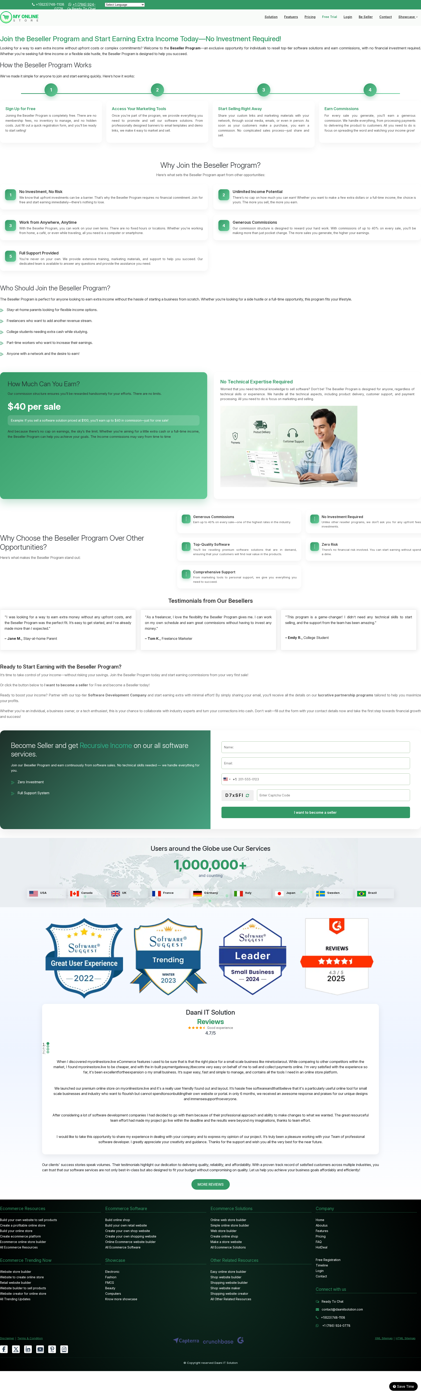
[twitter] (16, 1349)
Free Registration (328, 1260)
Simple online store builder (229, 1225)
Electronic (112, 1271)
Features (322, 1231)
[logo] (19, 22)
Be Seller (366, 17)
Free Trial (329, 17)
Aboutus (322, 1225)
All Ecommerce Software (123, 1247)
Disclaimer (7, 1338)
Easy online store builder (228, 1271)
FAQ (319, 1242)
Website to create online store (22, 1277)
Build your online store (16, 1231)
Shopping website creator (229, 1293)
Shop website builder (225, 1277)
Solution (271, 17)
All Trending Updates (15, 1299)
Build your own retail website (126, 1225)
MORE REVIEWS (211, 1184)
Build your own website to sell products (28, 1220)
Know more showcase (121, 1299)
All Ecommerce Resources (19, 1247)
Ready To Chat (84, 9)
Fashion (110, 1277)
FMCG (109, 1282)
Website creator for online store (23, 1293)
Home (320, 1220)
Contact (385, 17)
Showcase (407, 17)
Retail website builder (15, 1282)
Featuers (291, 17)
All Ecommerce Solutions (228, 1247)
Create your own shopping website (130, 1236)
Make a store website (226, 1242)
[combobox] (229, 779)
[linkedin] (28, 1349)
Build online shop (117, 1220)
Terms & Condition (30, 1338)
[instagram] (64, 1349)
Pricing (310, 17)
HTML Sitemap (406, 1338)
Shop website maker (225, 1288)
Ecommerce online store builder (23, 1242)
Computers (113, 1293)
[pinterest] (52, 1349)
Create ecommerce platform (20, 1236)
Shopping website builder (229, 1282)
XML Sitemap (384, 1338)
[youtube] (40, 1349)
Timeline (322, 1265)
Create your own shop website (127, 1231)
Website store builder (15, 1271)
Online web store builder (228, 1220)
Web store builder (223, 1231)
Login (348, 17)
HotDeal (321, 1247)
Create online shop (224, 1236)
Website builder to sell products (23, 1288)
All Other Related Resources (230, 1299)
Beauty (110, 1288)
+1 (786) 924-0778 (335, 1325)
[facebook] (4, 1349)
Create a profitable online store (22, 1225)
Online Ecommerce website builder (130, 1242)
